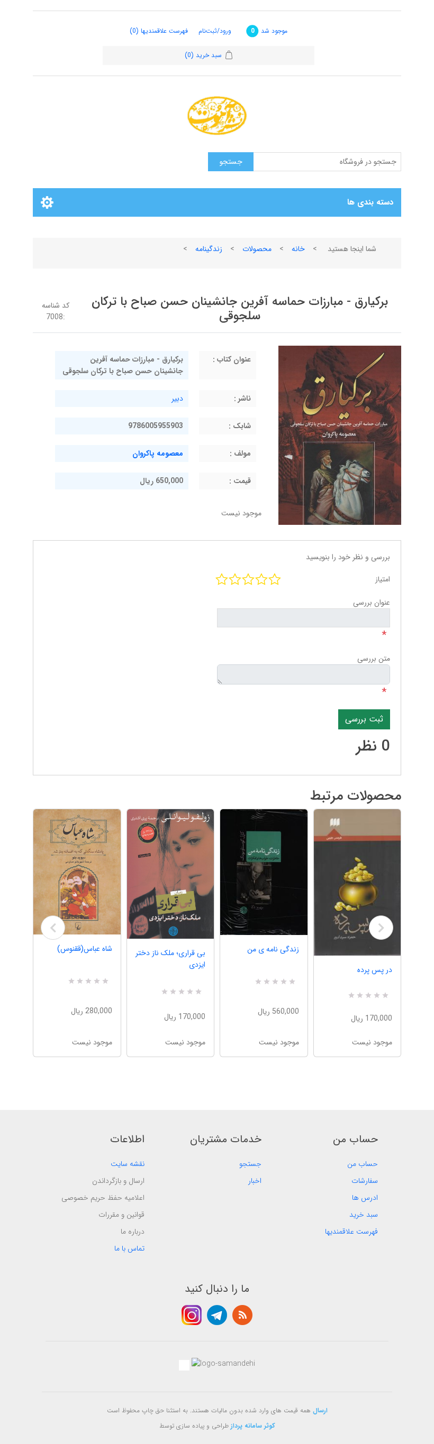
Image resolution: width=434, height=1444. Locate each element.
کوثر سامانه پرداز (253, 1426)
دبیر (177, 398)
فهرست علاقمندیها (351, 1231)
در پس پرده (374, 970)
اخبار (254, 1181)
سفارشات (364, 1181)
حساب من (362, 1164)
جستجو (250, 1164)
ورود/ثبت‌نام (214, 31)
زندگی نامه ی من (273, 949)
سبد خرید (363, 1214)
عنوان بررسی (371, 602)
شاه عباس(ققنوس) (84, 949)
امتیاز (382, 579)
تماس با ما (129, 1248)
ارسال (320, 1410)
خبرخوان (242, 1315)
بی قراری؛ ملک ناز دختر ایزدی (170, 958)
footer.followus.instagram (192, 1315)
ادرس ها (365, 1198)
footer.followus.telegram (217, 1315)
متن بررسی (373, 658)
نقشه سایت (127, 1164)
